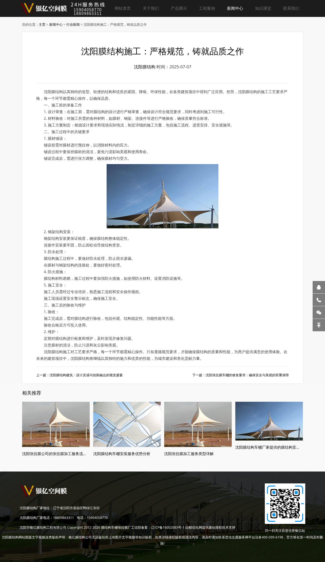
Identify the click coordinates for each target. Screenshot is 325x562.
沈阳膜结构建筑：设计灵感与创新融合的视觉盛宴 (86, 375)
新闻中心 (235, 8)
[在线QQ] (319, 287)
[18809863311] (319, 300)
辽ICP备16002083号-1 (167, 527)
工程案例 (207, 8)
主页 (42, 24)
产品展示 (179, 8)
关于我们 (151, 8)
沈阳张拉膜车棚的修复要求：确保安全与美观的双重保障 (247, 375)
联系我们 (291, 8)
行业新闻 (73, 24)
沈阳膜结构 (144, 67)
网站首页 (123, 8)
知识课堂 (263, 8)
